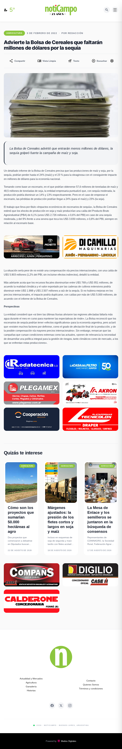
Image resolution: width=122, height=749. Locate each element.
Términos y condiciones (91, 688)
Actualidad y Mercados (31, 678)
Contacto (90, 680)
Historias (31, 690)
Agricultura (31, 682)
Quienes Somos (91, 684)
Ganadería (31, 686)
